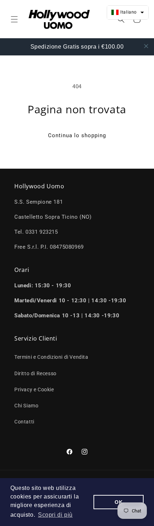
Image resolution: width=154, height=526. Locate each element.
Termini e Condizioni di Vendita (51, 357)
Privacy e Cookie (34, 389)
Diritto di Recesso (35, 373)
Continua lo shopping (77, 135)
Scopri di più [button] (55, 515)
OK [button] (118, 502)
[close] (146, 46)
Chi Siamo (26, 405)
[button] (14, 19)
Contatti (24, 422)
